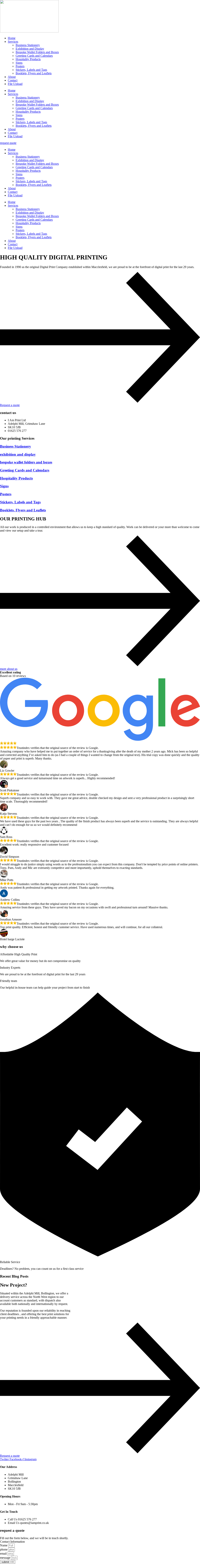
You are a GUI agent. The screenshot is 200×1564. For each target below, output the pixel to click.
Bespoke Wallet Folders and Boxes (37, 52)
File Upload (15, 83)
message (5, 1557)
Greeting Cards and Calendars (34, 55)
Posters (20, 66)
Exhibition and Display (30, 48)
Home (11, 38)
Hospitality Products (28, 59)
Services (13, 41)
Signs (19, 62)
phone (4, 1549)
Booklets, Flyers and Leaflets (34, 73)
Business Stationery (28, 45)
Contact (12, 80)
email (3, 1553)
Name (4, 1545)
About (12, 76)
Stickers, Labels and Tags (31, 69)
